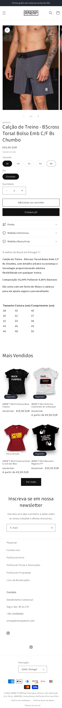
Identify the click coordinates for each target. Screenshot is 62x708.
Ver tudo (31, 481)
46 (51, 163)
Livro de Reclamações (18, 580)
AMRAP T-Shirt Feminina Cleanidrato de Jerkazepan (43, 405)
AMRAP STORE (17, 693)
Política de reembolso (20, 700)
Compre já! (31, 212)
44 (42, 164)
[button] (4, 13)
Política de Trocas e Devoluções (23, 565)
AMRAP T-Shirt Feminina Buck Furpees (15, 405)
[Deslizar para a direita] (38, 116)
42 (31, 164)
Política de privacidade (44, 700)
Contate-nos (13, 550)
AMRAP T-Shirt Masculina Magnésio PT (42, 462)
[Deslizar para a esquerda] (23, 116)
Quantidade (8, 184)
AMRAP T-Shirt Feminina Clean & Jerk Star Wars (16, 462)
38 (7, 163)
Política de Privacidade (19, 572)
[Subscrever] (51, 528)
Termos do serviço (32, 705)
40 (20, 164)
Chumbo (11, 176)
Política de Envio (15, 557)
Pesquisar (12, 542)
